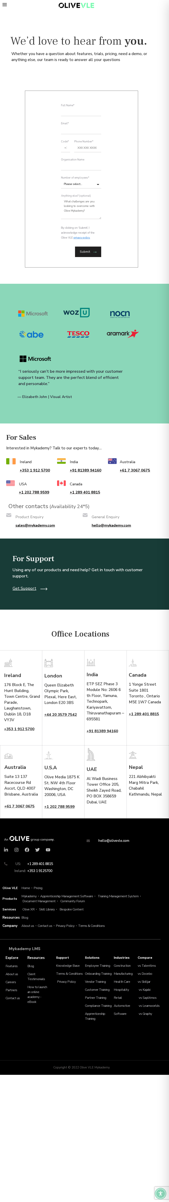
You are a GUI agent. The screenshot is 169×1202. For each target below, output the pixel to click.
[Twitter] (37, 849)
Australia (127, 461)
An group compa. (29, 839)
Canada (76, 484)
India (74, 461)
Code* (65, 141)
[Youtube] (48, 849)
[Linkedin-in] (6, 849)
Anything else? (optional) (76, 196)
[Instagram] (16, 849)
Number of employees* (75, 178)
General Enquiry (105, 516)
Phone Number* (83, 141)
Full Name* (67, 105)
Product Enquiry (29, 516)
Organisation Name (72, 159)
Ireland (26, 461)
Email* (65, 123)
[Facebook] (27, 849)
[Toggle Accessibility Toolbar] (160, 1193)
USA (23, 484)
